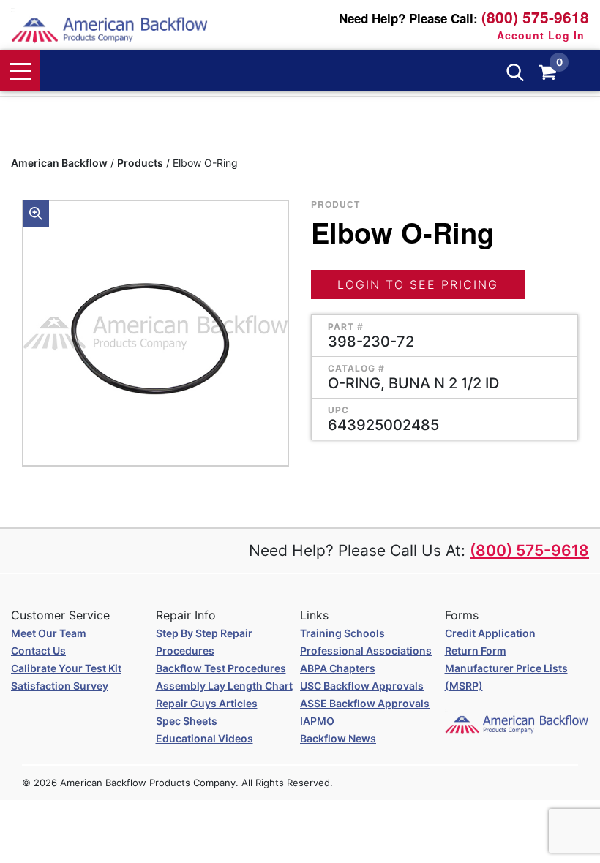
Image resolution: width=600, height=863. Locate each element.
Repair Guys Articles (207, 703)
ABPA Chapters (337, 668)
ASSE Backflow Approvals (365, 703)
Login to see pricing (417, 284)
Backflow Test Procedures (221, 668)
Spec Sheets (186, 721)
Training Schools (342, 633)
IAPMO (317, 721)
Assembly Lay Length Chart (224, 685)
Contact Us (38, 650)
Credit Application (490, 633)
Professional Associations (366, 650)
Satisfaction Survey (59, 685)
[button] (36, 213)
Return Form (475, 650)
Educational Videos (204, 738)
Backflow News (338, 738)
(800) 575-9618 (535, 17)
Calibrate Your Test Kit (66, 668)
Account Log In (541, 35)
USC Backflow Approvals (362, 685)
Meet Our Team (48, 633)
